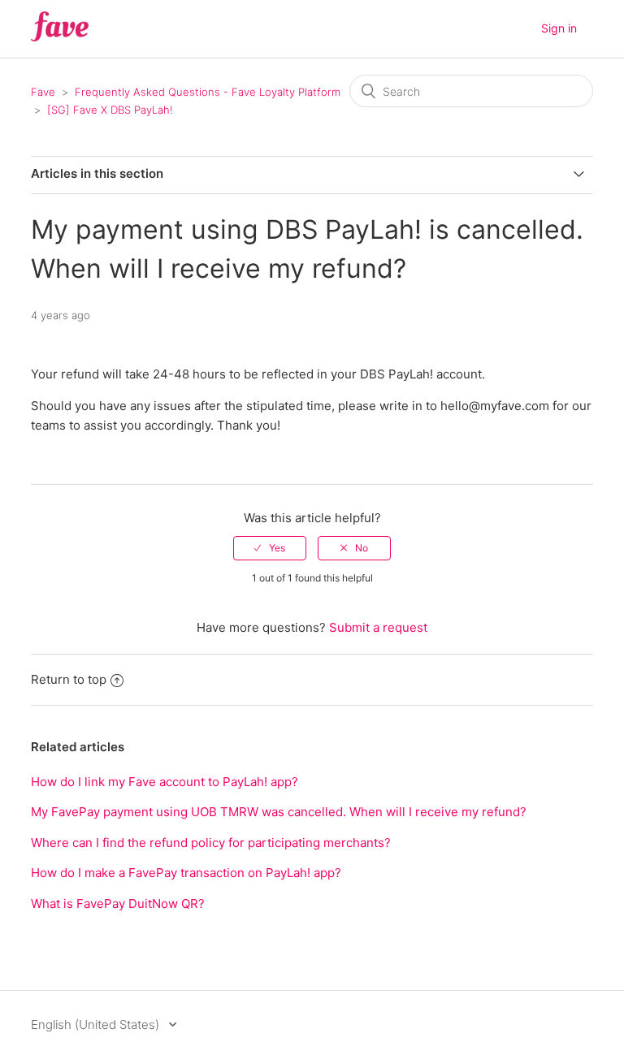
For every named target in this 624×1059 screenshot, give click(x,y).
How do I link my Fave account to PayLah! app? (164, 781)
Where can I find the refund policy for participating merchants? (211, 842)
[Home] (60, 37)
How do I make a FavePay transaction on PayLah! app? (186, 872)
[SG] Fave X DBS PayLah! (110, 109)
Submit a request (378, 627)
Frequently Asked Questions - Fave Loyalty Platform (207, 91)
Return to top (68, 679)
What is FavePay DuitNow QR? (118, 903)
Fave (43, 91)
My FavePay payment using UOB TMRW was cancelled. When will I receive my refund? (278, 811)
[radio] (269, 548)
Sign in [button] (559, 28)
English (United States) (96, 1024)
